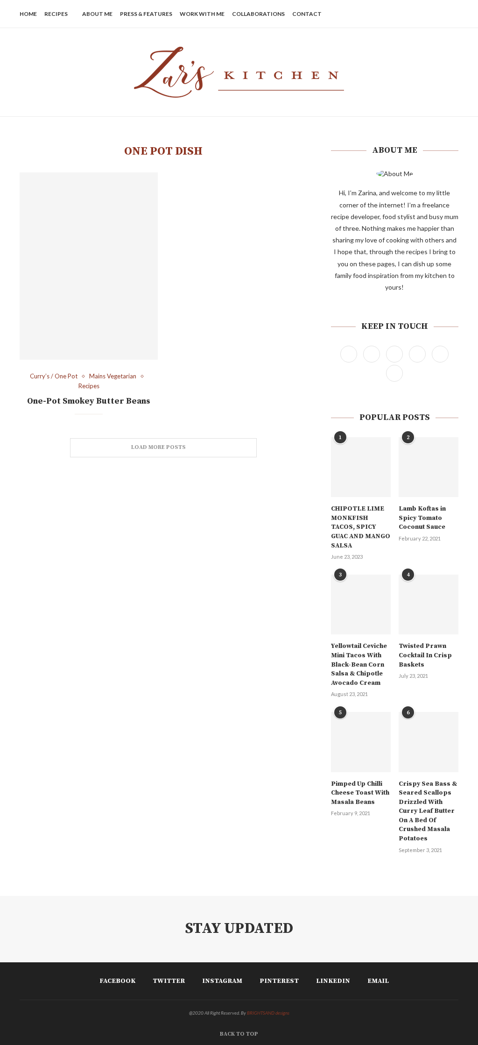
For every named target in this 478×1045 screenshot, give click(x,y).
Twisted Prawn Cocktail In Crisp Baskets (425, 655)
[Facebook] (391, 14)
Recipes (56, 13)
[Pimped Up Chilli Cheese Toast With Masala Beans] (361, 742)
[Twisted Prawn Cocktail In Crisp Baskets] (428, 604)
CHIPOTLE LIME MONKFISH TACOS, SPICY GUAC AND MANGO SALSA (360, 527)
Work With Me (202, 13)
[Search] (453, 14)
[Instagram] (411, 14)
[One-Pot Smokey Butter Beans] (89, 266)
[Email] (440, 14)
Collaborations (258, 13)
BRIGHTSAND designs (268, 1013)
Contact (307, 13)
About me (97, 13)
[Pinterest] (420, 14)
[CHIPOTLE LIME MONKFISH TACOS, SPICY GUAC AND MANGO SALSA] (361, 467)
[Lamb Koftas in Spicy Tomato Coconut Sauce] (428, 467)
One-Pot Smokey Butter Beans (88, 401)
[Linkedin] (430, 14)
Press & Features (146, 13)
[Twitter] (401, 14)
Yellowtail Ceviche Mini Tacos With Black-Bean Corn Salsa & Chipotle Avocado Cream (359, 664)
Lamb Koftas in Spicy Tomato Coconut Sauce (422, 518)
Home (28, 13)
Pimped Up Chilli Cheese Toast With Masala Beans (360, 793)
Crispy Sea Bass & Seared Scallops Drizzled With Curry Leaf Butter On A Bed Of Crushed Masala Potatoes (428, 811)
